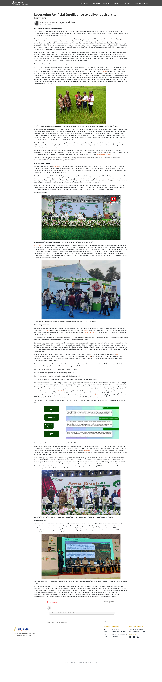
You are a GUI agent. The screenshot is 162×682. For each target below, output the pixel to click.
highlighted (95, 395)
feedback (87, 450)
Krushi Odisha (38, 245)
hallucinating (89, 332)
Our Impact (96, 3)
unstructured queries (104, 154)
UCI (116, 383)
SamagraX (106, 3)
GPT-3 (86, 330)
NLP (90, 356)
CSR (96, 662)
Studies (104, 71)
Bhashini (61, 391)
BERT (117, 354)
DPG (120, 383)
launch (83, 464)
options (47, 330)
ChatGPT (56, 166)
